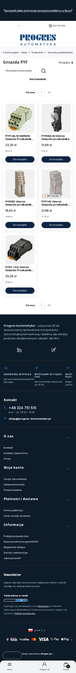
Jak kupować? (12, 558)
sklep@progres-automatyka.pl (30, 419)
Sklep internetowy (37, 653)
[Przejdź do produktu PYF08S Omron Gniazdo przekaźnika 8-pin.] (19, 183)
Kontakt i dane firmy (16, 453)
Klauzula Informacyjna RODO (21, 541)
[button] (36, 437)
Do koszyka (20, 159)
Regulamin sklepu (14, 547)
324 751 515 (59, 25)
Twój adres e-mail (16, 595)
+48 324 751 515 (22, 407)
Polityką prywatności (24, 613)
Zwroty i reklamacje (16, 552)
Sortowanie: (38, 79)
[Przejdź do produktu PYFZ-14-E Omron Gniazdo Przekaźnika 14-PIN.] (19, 249)
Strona (30, 92)
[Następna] (72, 10)
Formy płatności (13, 510)
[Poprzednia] (4, 10)
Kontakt (8, 447)
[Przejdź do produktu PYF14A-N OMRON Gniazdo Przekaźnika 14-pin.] (19, 118)
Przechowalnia (13, 490)
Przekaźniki (37, 52)
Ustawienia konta (14, 484)
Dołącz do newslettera (21, 600)
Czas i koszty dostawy (17, 516)
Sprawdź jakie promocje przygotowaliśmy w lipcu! (38, 10)
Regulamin (43, 606)
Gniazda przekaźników (60, 52)
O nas (7, 458)
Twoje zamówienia (15, 479)
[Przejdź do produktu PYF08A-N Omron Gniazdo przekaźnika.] (56, 118)
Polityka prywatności (16, 536)
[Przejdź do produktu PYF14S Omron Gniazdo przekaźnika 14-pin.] (56, 183)
